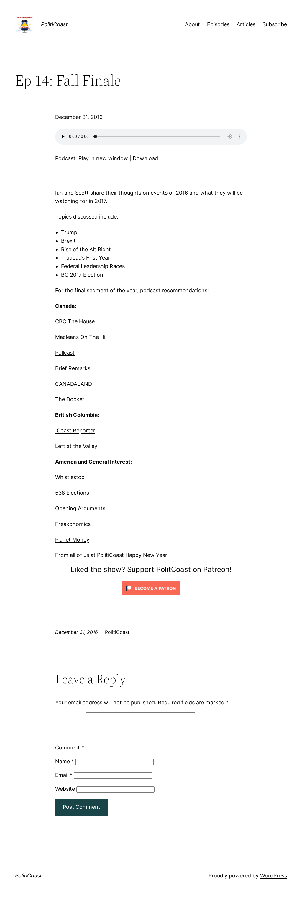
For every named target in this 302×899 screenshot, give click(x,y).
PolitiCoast (54, 24)
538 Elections (72, 493)
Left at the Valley (76, 446)
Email (64, 775)
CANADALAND (73, 384)
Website (65, 789)
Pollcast (65, 353)
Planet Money (72, 540)
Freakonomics (73, 524)
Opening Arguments (80, 508)
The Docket (69, 399)
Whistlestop (70, 477)
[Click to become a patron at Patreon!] (151, 596)
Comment (69, 747)
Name (64, 761)
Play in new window (103, 158)
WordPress (273, 875)
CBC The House (75, 321)
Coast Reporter (75, 430)
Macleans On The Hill (81, 337)
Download (145, 158)
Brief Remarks (72, 368)
